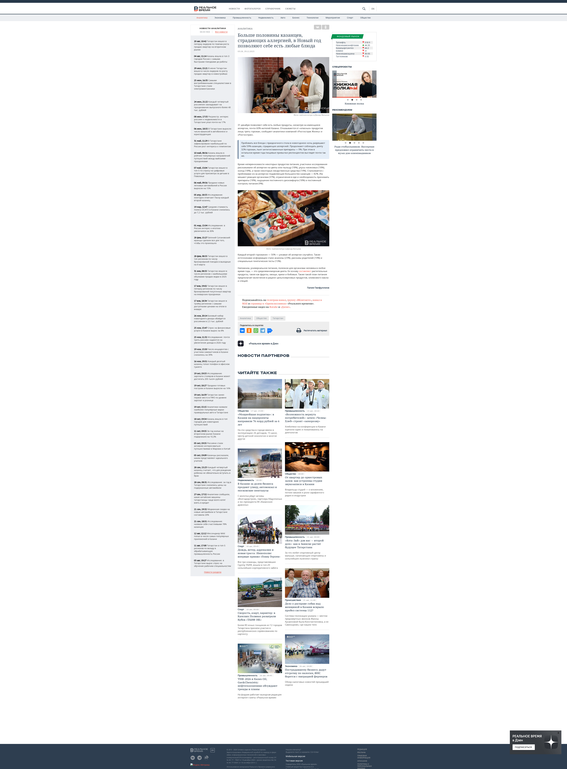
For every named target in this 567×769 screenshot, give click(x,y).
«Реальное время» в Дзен (263, 343)
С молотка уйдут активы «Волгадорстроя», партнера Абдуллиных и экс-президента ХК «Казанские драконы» (260, 494)
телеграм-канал (276, 299)
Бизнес (296, 17)
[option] (354, 84)
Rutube (273, 306)
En (373, 8)
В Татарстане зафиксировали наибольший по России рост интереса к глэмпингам (212, 143)
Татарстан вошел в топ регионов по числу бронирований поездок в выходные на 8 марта (212, 260)
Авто (283, 17)
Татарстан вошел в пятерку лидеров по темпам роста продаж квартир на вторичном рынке (211, 45)
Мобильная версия (295, 756)
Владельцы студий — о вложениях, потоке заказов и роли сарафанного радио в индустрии (304, 486)
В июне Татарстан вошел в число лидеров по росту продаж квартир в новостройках (211, 71)
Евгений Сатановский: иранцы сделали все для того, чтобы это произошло (212, 240)
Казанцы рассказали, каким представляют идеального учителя (211, 458)
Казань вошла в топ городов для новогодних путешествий (211, 422)
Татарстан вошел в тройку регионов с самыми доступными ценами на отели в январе (210, 305)
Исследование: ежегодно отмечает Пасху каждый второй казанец (211, 197)
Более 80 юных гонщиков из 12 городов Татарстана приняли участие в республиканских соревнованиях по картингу (260, 623)
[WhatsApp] (256, 330)
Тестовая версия (294, 760)
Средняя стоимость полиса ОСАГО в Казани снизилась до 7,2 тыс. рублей (212, 209)
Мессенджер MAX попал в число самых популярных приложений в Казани (211, 536)
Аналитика (202, 17)
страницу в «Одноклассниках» (268, 303)
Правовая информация (363, 757)
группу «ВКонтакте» (299, 299)
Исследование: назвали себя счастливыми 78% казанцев (210, 524)
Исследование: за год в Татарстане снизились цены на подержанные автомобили (212, 485)
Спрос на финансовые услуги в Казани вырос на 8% (212, 329)
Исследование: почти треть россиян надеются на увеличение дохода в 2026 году (212, 340)
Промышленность (242, 17)
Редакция (362, 749)
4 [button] (361, 99)
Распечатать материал (315, 330)
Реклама (361, 752)
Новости (234, 8)
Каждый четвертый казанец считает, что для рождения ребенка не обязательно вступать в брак (212, 471)
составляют (305, 271)
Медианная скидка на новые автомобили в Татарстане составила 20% (212, 512)
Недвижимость (265, 17)
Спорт (350, 17)
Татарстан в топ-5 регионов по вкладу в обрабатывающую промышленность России (209, 549)
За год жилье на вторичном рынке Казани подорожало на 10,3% (209, 434)
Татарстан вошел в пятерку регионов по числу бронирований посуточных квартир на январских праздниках (212, 290)
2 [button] (352, 99)
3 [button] (356, 99)
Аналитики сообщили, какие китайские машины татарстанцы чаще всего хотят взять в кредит (212, 498)
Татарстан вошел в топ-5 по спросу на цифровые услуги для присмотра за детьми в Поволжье (211, 172)
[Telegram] (262, 330)
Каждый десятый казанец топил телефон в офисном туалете (211, 364)
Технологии (312, 17)
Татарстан (278, 318)
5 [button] (363, 142)
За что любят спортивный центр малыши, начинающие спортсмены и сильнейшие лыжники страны (305, 549)
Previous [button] (334, 84)
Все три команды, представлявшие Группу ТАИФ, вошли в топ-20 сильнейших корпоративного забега (259, 558)
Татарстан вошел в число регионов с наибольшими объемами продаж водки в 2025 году (210, 275)
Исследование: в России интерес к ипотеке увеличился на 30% (209, 228)
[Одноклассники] (325, 27)
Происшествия (293, 600)
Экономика (220, 17)
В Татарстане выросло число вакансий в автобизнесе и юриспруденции (212, 131)
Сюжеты (290, 8)
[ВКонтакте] (317, 27)
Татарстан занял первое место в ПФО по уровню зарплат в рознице (210, 397)
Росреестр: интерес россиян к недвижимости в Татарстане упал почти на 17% (211, 119)
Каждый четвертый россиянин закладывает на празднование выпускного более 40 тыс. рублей (212, 106)
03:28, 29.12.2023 (246, 51)
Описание (362, 761)
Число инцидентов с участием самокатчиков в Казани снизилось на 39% (211, 352)
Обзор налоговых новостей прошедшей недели (307, 677)
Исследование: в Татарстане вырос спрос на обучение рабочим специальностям (212, 563)
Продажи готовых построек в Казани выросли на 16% (212, 387)
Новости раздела (212, 572)
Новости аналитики (212, 28)
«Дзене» (285, 306)
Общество (365, 17)
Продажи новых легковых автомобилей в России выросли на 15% (210, 185)
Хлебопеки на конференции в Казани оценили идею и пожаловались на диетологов (306, 423)
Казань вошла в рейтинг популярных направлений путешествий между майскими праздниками (212, 157)
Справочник (273, 8)
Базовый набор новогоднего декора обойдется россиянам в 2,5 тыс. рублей (209, 318)
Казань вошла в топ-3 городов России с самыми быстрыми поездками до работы (211, 59)
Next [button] (374, 84)
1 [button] (347, 99)
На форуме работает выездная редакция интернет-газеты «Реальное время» (259, 688)
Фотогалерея (253, 8)
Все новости (221, 32)
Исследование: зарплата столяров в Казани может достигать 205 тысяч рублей (212, 376)
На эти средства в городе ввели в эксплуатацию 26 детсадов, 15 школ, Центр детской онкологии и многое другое (258, 426)
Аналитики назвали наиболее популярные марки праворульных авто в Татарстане (211, 409)
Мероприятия (333, 17)
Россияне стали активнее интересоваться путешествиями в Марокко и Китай (212, 446)
